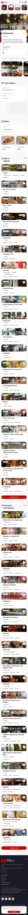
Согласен (14, 911)
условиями (23, 907)
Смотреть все (14, 497)
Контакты (4, 879)
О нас (2, 880)
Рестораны (4, 875)
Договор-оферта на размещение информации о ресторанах (12, 869)
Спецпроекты (5, 884)
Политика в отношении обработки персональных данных (12, 865)
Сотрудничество (6, 882)
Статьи (3, 877)
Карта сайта (4, 871)
